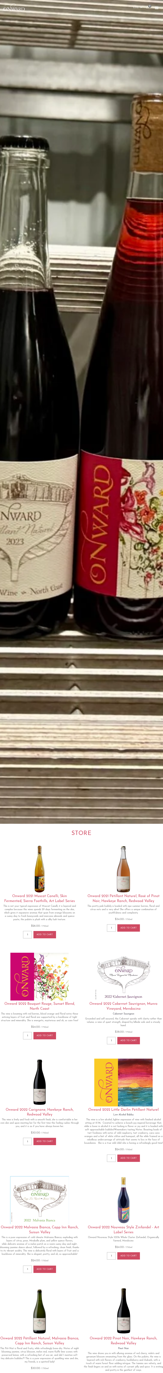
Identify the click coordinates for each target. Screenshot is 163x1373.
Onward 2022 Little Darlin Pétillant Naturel (123, 1110)
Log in (137, 7)
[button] (156, 8)
